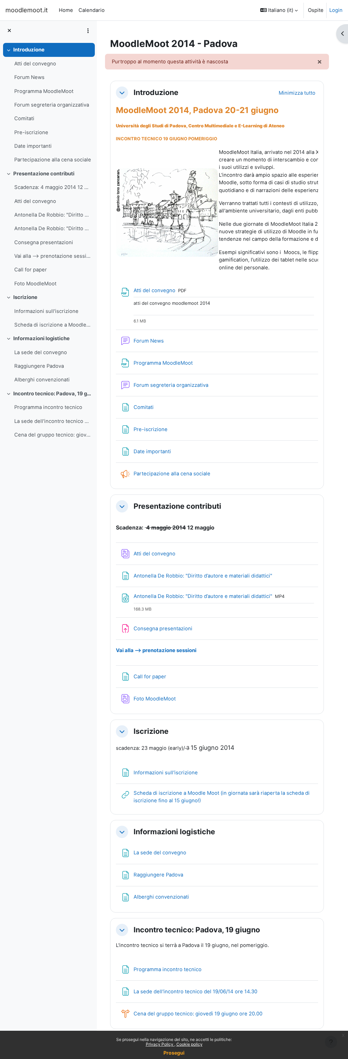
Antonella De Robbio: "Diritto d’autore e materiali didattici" (52, 215)
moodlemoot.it (26, 10)
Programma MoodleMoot (43, 91)
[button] (279, 10)
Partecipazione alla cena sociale (52, 160)
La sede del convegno (40, 352)
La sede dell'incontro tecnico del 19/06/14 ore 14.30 (52, 421)
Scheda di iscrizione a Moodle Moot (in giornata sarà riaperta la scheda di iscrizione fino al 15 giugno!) (52, 325)
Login (336, 10)
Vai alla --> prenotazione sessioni (52, 256)
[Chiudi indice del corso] (9, 31)
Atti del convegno (35, 64)
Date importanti (33, 146)
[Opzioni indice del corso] (88, 31)
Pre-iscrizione (31, 132)
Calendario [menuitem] (92, 10)
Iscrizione (25, 297)
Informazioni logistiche (41, 338)
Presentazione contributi (43, 174)
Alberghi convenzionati (42, 380)
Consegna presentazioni (43, 242)
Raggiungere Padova (39, 366)
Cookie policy (189, 1044)
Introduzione (29, 50)
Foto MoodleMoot (35, 284)
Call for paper (30, 270)
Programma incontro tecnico (48, 407)
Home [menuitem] (66, 10)
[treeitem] (48, 105)
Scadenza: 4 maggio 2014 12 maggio (52, 187)
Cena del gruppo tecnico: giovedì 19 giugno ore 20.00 (52, 435)
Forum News (29, 77)
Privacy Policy (160, 1044)
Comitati (24, 118)
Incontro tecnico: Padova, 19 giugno (52, 394)
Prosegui (174, 1053)
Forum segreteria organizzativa (51, 105)
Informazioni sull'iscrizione (46, 311)
